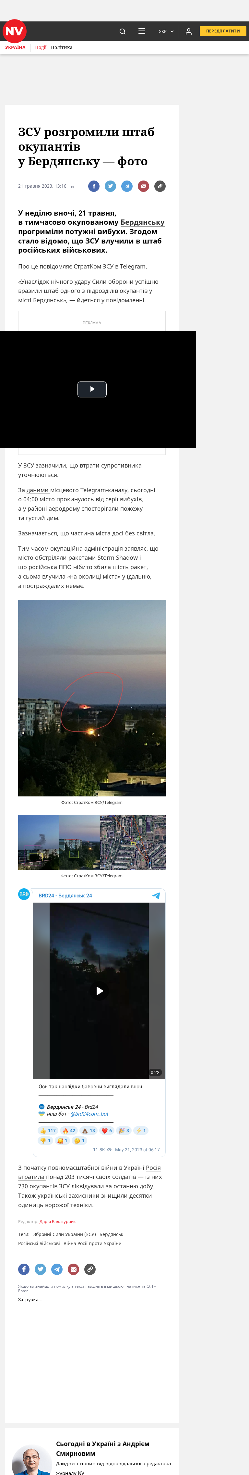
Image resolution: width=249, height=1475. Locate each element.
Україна (15, 47)
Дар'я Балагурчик (58, 1221)
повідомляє (57, 266)
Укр (163, 31)
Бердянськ (111, 1234)
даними (38, 490)
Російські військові (39, 1243)
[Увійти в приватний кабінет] (188, 31)
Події (40, 47)
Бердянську (143, 222)
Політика (62, 47)
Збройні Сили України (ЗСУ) (64, 1234)
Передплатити (223, 31)
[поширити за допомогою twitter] (110, 186)
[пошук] (122, 31)
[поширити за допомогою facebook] (94, 186)
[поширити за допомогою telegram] (127, 186)
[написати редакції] (143, 186)
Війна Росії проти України (93, 1243)
